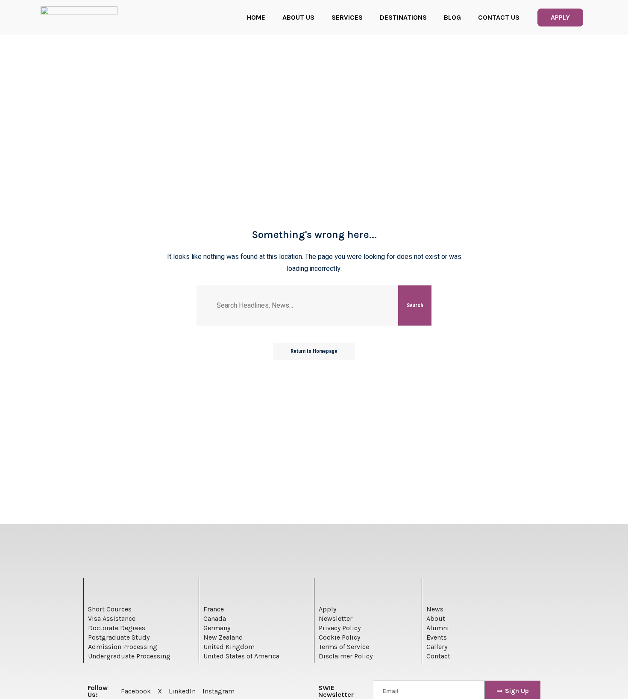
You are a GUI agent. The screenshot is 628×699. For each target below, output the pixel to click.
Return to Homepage (314, 351)
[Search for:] (304, 305)
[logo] (79, 17)
